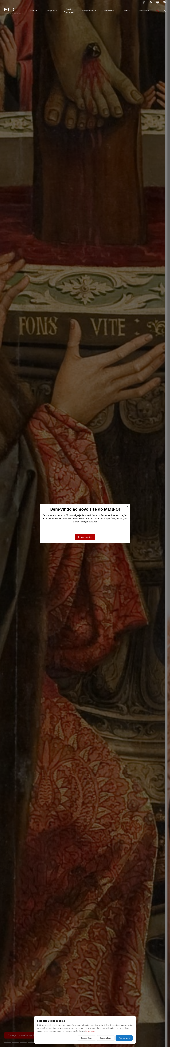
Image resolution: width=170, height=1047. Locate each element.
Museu (31, 10)
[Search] (157, 10)
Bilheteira (109, 10)
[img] (12, 10)
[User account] (164, 10)
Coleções (50, 10)
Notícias (126, 10)
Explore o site (85, 537)
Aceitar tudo (124, 1038)
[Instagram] (150, 2)
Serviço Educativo (69, 11)
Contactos (144, 10)
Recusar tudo (86, 1038)
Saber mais (90, 1031)
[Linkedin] (157, 2)
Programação (89, 10)
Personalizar (105, 1038)
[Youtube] (164, 2)
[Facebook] (143, 2)
